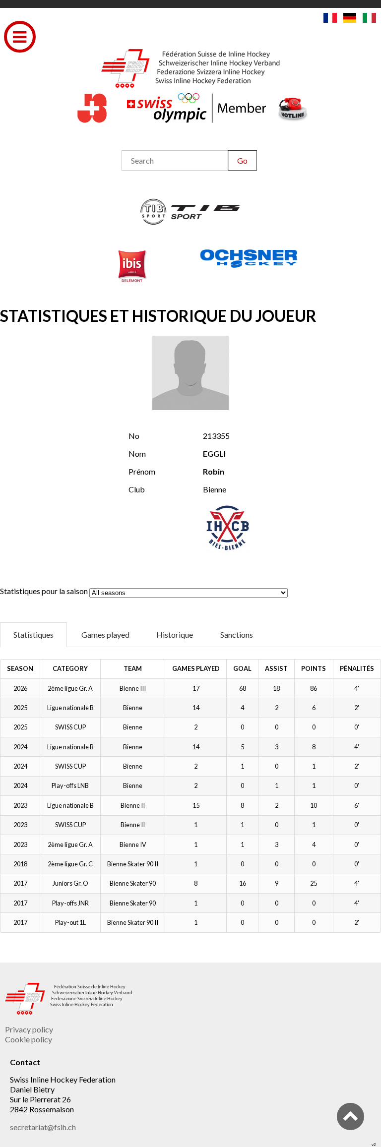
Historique (174, 634)
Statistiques (33, 634)
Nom (137, 453)
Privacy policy (29, 1029)
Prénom (141, 471)
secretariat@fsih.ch (43, 1127)
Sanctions (236, 634)
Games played (105, 634)
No (133, 435)
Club (136, 489)
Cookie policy (28, 1039)
